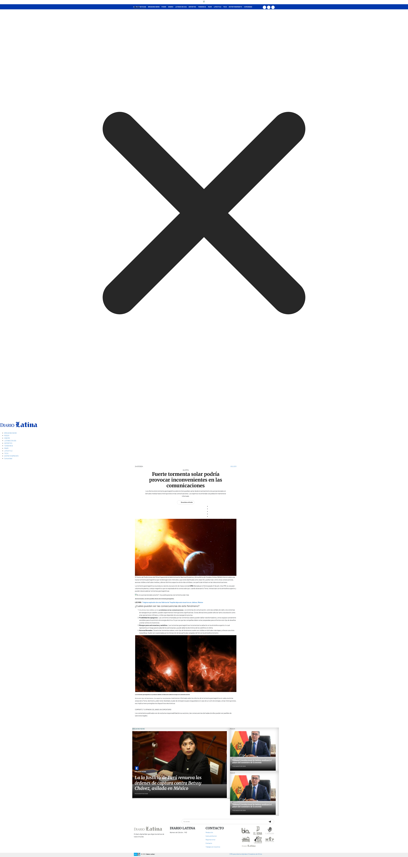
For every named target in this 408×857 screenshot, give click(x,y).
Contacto (209, 843)
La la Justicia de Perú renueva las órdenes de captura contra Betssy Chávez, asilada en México (168, 783)
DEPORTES (192, 7)
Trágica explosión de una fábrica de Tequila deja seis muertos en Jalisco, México (172, 602)
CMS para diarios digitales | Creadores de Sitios (246, 854)
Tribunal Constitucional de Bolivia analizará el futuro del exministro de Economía (252, 761)
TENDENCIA (202, 7)
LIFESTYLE (217, 7)
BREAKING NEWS (10, 433)
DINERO (170, 7)
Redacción (209, 832)
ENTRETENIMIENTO (235, 7)
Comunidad (248, 7)
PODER (164, 7)
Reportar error (210, 840)
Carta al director (211, 836)
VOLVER (233, 466)
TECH (225, 7)
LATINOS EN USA (181, 7)
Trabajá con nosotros (213, 847)
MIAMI (210, 7)
